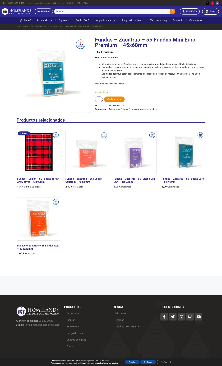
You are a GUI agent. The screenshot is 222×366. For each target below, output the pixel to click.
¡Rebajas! (25, 20)
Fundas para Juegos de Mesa (143, 109)
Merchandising (158, 20)
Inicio (18, 26)
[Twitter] (173, 317)
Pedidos (119, 320)
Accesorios (43, 20)
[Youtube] (198, 317)
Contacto (178, 20)
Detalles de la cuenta (127, 326)
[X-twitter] (207, 3)
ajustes (115, 363)
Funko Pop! (82, 20)
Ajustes (164, 362)
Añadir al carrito (114, 99)
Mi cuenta (120, 313)
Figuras (62, 20)
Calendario (195, 20)
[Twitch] (217, 3)
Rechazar (148, 362)
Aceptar (132, 362)
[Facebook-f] (164, 317)
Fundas (38, 26)
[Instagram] (212, 3)
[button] (83, 41)
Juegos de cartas (131, 20)
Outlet (70, 346)
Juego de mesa (103, 20)
